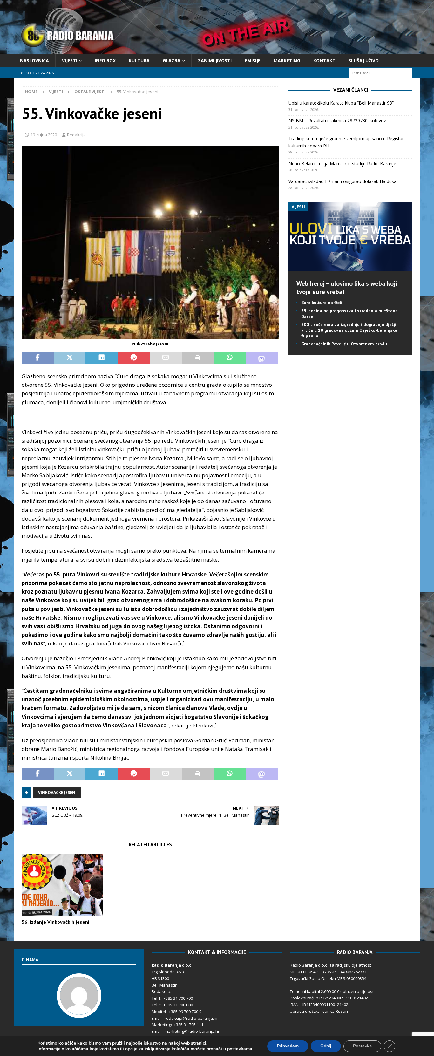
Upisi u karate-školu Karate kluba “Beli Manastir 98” (341, 103)
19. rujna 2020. (44, 135)
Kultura (139, 61)
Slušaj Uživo (364, 61)
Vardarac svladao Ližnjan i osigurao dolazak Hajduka (342, 181)
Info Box (105, 61)
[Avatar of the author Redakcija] (79, 1011)
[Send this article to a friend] (166, 358)
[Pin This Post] (134, 358)
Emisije (253, 61)
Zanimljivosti (215, 61)
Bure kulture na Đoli (321, 302)
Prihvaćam (288, 1046)
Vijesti (69, 61)
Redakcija (76, 135)
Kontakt (324, 61)
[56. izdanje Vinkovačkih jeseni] (62, 885)
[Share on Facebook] (38, 358)
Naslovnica (34, 61)
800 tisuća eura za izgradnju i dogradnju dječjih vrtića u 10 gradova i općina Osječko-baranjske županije (350, 330)
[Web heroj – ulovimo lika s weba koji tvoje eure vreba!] (350, 268)
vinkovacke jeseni (57, 792)
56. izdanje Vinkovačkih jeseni (55, 922)
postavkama (239, 1049)
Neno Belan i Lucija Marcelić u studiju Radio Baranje (342, 163)
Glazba (171, 61)
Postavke (362, 1046)
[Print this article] (198, 358)
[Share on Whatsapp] (230, 358)
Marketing (287, 61)
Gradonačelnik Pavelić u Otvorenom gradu (344, 344)
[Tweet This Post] (70, 358)
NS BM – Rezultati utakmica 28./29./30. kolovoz (337, 121)
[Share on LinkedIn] (101, 358)
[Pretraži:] (380, 73)
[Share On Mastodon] (262, 358)
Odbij (325, 1046)
